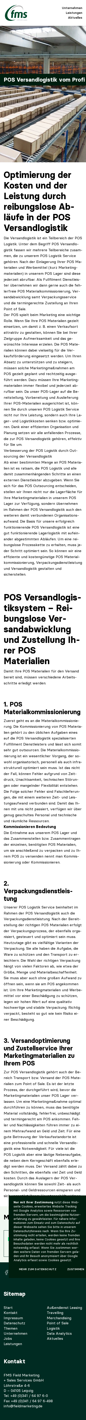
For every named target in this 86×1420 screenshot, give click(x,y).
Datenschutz (14, 1323)
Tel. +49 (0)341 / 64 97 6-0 (26, 1395)
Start (8, 1307)
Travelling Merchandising (59, 1315)
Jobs (8, 1338)
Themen (10, 1328)
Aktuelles (75, 17)
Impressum (13, 1318)
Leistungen (74, 13)
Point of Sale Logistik (58, 1325)
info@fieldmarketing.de (23, 1406)
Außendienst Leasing (64, 1307)
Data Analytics (59, 1333)
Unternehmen (72, 8)
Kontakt (10, 1313)
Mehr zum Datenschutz (38, 1269)
